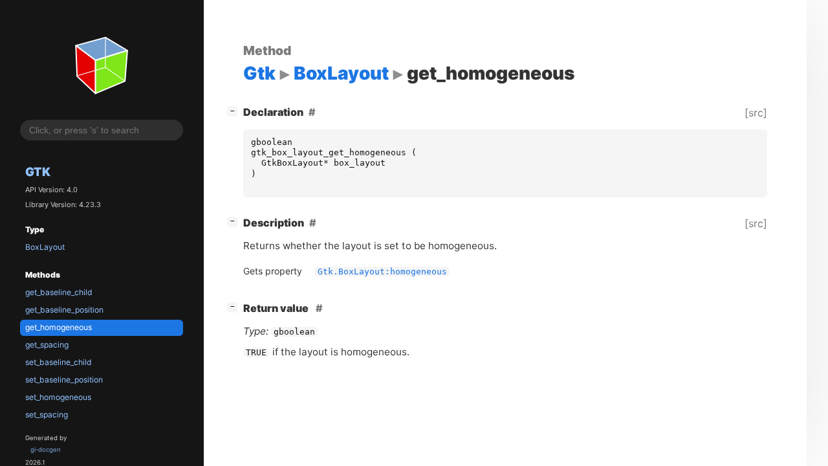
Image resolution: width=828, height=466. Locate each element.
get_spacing (47, 345)
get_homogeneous (58, 327)
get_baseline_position (64, 310)
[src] (756, 112)
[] (235, 110)
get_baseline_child (59, 292)
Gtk (37, 171)
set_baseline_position (64, 379)
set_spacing (46, 414)
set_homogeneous (58, 397)
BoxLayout (45, 247)
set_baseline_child (58, 362)
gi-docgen (45, 449)
